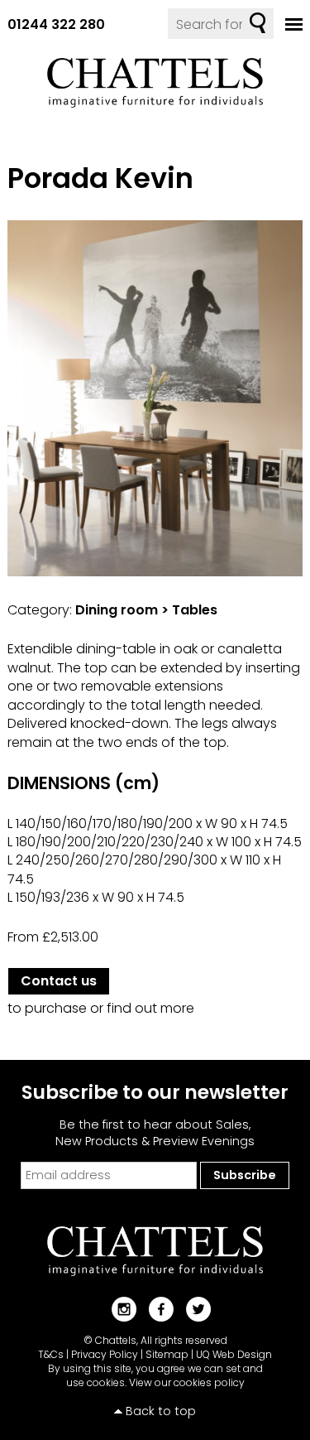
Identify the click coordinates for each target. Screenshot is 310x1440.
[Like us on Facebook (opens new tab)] (155, 1308)
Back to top (161, 1411)
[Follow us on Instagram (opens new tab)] (117, 1308)
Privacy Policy (104, 1354)
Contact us (59, 980)
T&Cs (51, 1354)
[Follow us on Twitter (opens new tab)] (192, 1308)
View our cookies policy (187, 1382)
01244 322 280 (56, 24)
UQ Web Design (234, 1354)
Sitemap (166, 1354)
